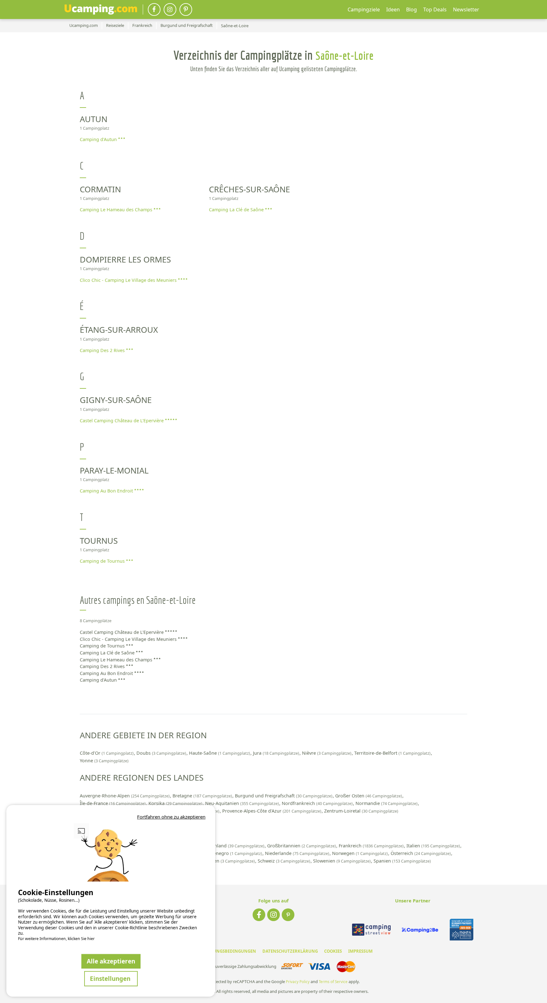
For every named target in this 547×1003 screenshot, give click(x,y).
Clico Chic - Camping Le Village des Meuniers (129, 280)
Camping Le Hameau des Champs (117, 210)
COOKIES (333, 951)
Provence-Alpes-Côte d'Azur (271, 811)
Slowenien (342, 861)
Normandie (386, 803)
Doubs (161, 753)
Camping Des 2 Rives (103, 350)
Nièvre (326, 753)
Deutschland (231, 846)
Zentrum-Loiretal (361, 811)
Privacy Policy (298, 981)
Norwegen (360, 853)
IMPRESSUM (360, 951)
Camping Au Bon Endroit (107, 491)
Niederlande (297, 853)
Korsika (175, 803)
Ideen (393, 9)
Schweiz (284, 861)
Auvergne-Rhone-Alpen (125, 796)
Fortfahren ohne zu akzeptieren (171, 817)
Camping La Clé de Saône (237, 210)
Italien (433, 846)
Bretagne (202, 796)
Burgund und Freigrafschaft (283, 796)
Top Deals (435, 9)
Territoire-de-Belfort (392, 753)
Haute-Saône (219, 753)
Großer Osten (368, 796)
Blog (411, 9)
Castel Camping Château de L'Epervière (122, 421)
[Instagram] (170, 9)
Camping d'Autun (99, 139)
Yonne (104, 761)
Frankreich (371, 846)
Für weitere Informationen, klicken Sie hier (56, 938)
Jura (276, 753)
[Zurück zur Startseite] (101, 9)
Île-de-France (113, 803)
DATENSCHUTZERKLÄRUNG (290, 951)
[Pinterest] (185, 9)
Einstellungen (111, 978)
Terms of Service (333, 981)
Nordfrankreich (317, 803)
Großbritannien (301, 846)
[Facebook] (154, 9)
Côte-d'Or (107, 753)
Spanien (402, 861)
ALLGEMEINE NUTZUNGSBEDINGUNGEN (215, 951)
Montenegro (232, 853)
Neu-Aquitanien (242, 803)
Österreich (421, 853)
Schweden (226, 861)
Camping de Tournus (103, 561)
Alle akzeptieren (111, 961)
